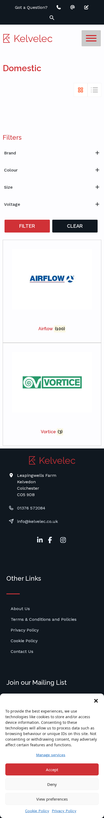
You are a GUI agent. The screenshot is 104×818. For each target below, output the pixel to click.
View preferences (52, 799)
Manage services (50, 755)
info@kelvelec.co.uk (37, 521)
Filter (27, 226)
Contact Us (22, 651)
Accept (52, 769)
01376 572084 (31, 508)
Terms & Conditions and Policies (44, 619)
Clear (75, 226)
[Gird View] (80, 90)
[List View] (94, 90)
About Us (20, 608)
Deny (52, 784)
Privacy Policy (64, 811)
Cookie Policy (37, 811)
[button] (96, 700)
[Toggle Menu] (91, 38)
